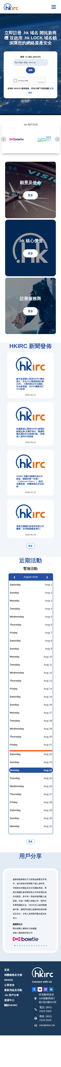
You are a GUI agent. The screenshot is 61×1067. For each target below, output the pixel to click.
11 (38, 945)
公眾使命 (9, 985)
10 (36, 945)
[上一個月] (14, 577)
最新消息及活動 (13, 990)
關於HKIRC (10, 1005)
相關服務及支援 (13, 975)
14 (46, 945)
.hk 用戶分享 (11, 995)
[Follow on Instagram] (45, 989)
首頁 (6, 969)
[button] (53, 7)
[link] (46, 999)
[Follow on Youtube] (40, 989)
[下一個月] (47, 577)
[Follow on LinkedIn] (51, 989)
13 (43, 945)
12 (41, 945)
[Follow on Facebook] (34, 989)
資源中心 (9, 1000)
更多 (30, 195)
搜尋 (30, 70)
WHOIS (8, 980)
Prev (3, 139)
